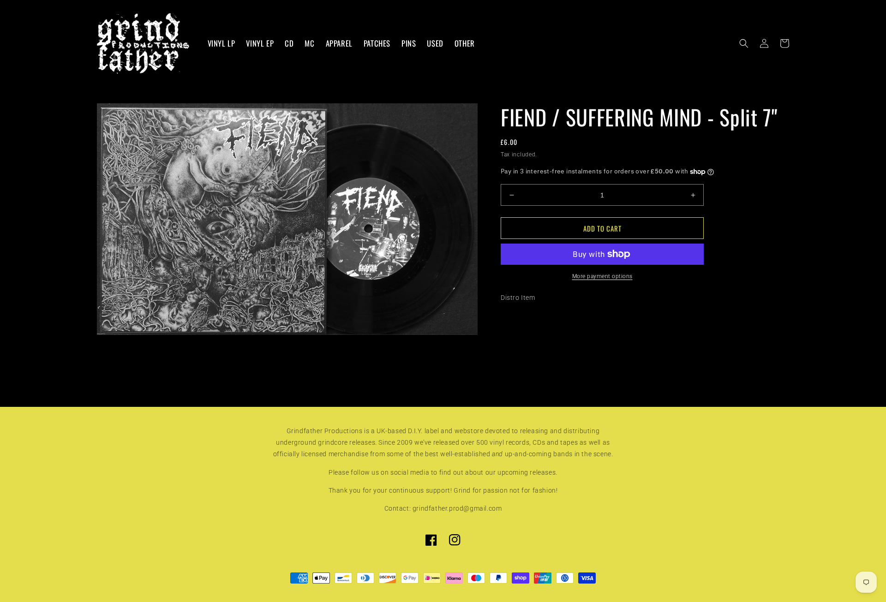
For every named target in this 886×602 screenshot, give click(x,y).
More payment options (602, 276)
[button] (744, 43)
